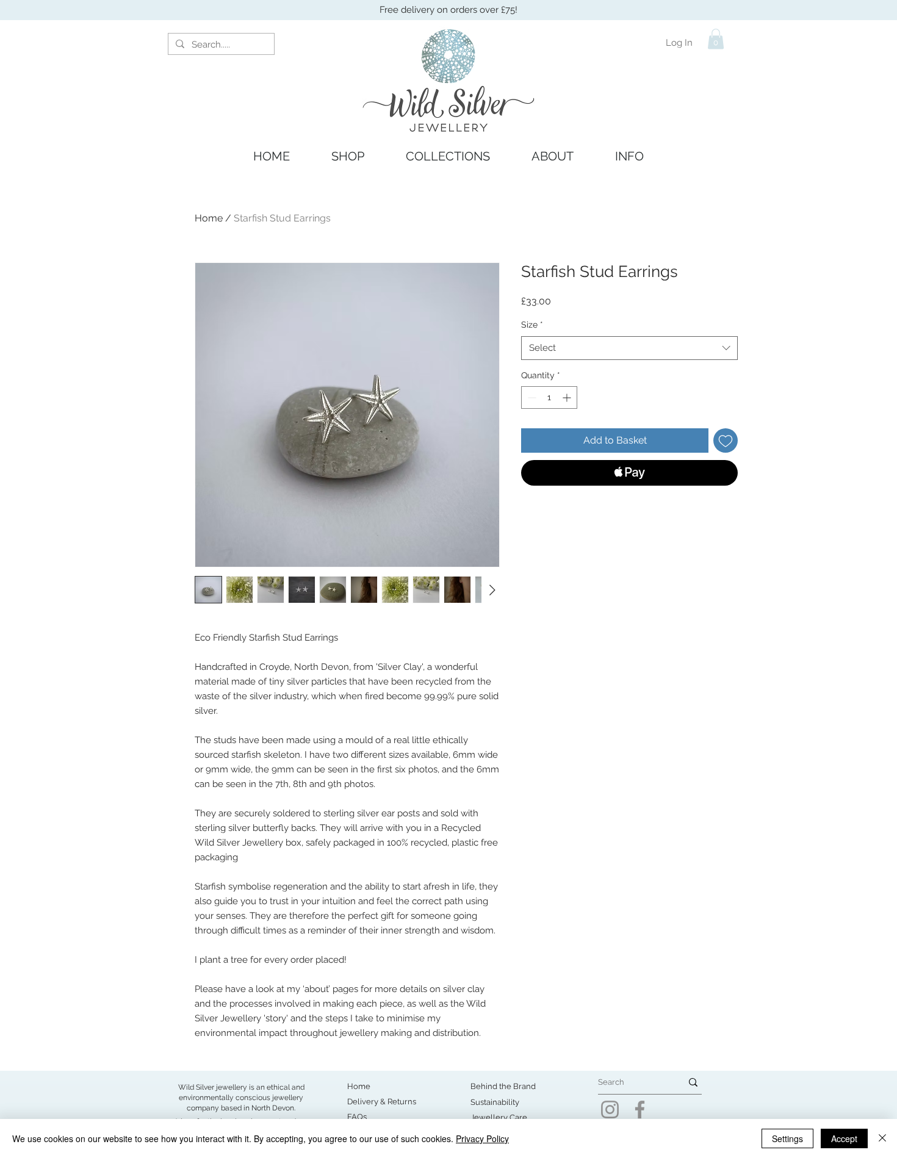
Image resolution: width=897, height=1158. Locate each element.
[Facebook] (640, 1109)
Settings (787, 1138)
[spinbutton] (549, 397)
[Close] (882, 1138)
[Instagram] (610, 1109)
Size (532, 324)
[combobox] (629, 348)
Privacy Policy (482, 1138)
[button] (715, 39)
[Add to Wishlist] (725, 440)
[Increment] (567, 397)
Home (209, 218)
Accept (844, 1138)
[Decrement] (530, 397)
